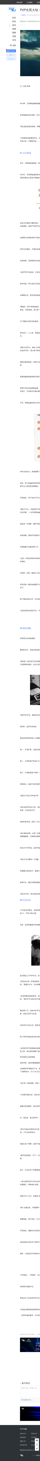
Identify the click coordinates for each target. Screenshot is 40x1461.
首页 (14, 17)
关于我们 (34, 1437)
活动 (14, 39)
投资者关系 (23, 1445)
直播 (14, 28)
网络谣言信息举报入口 (27, 1450)
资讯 (14, 25)
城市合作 (23, 1433)
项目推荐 (23, 1437)
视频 (14, 32)
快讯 (14, 21)
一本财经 (23, 15)
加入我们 (34, 1445)
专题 (14, 36)
